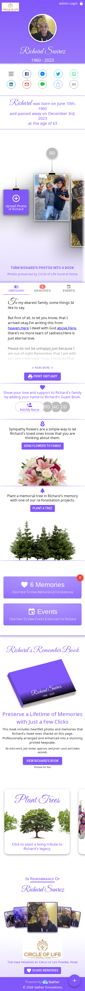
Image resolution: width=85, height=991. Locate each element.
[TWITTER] (58, 74)
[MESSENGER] (42, 74)
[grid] (42, 213)
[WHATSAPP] (74, 74)
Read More (42, 367)
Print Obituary (45, 376)
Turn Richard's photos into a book (42, 268)
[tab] (16, 288)
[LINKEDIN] (11, 84)
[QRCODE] (11, 74)
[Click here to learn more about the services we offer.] (42, 949)
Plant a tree (42, 508)
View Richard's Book (42, 761)
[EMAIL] (26, 84)
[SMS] (42, 84)
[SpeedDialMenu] (74, 980)
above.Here (66, 328)
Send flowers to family (42, 446)
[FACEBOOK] (26, 74)
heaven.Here (18, 328)
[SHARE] (58, 84)
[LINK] (74, 84)
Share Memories (45, 970)
